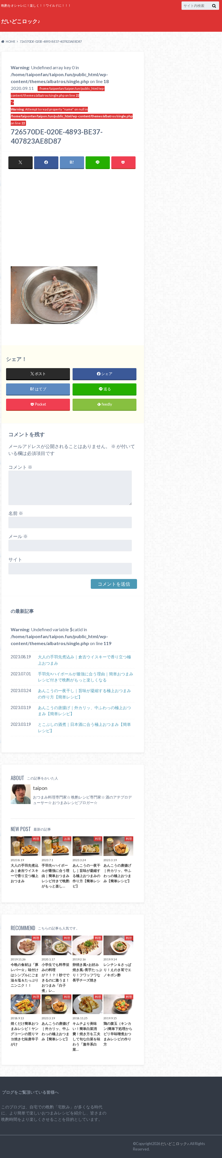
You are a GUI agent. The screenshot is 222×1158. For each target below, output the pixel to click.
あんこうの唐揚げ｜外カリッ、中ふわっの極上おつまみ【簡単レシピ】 (84, 710)
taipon (40, 788)
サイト (15, 559)
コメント (20, 467)
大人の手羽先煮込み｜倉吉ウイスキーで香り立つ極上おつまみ (84, 660)
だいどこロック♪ (20, 21)
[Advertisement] (73, 223)
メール (18, 536)
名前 (15, 513)
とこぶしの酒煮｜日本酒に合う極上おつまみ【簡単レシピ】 (84, 727)
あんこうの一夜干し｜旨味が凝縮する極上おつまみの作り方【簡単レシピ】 (84, 693)
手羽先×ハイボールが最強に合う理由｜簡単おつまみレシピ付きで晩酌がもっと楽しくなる (85, 677)
